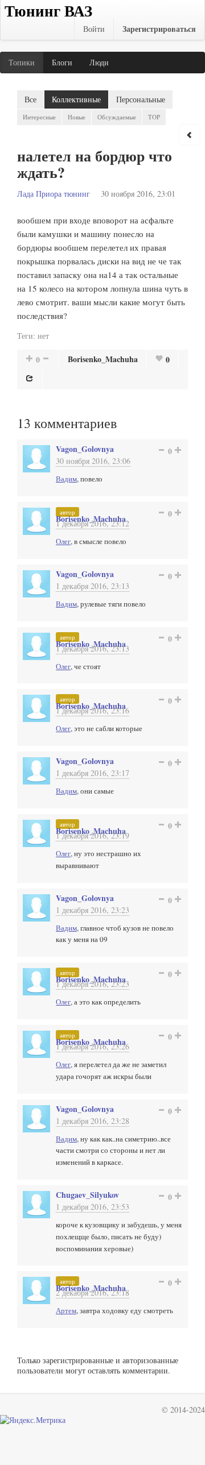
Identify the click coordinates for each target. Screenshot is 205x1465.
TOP (154, 117)
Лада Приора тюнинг (53, 193)
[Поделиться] (30, 378)
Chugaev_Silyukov (87, 1195)
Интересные (39, 117)
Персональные (140, 99)
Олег (63, 541)
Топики (22, 62)
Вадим (66, 479)
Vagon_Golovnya (85, 449)
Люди (99, 62)
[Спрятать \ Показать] (189, 134)
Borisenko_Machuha (103, 359)
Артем (66, 1310)
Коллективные (76, 99)
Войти (94, 28)
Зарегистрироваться (159, 29)
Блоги (62, 62)
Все (30, 99)
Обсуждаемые (116, 117)
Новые (76, 117)
